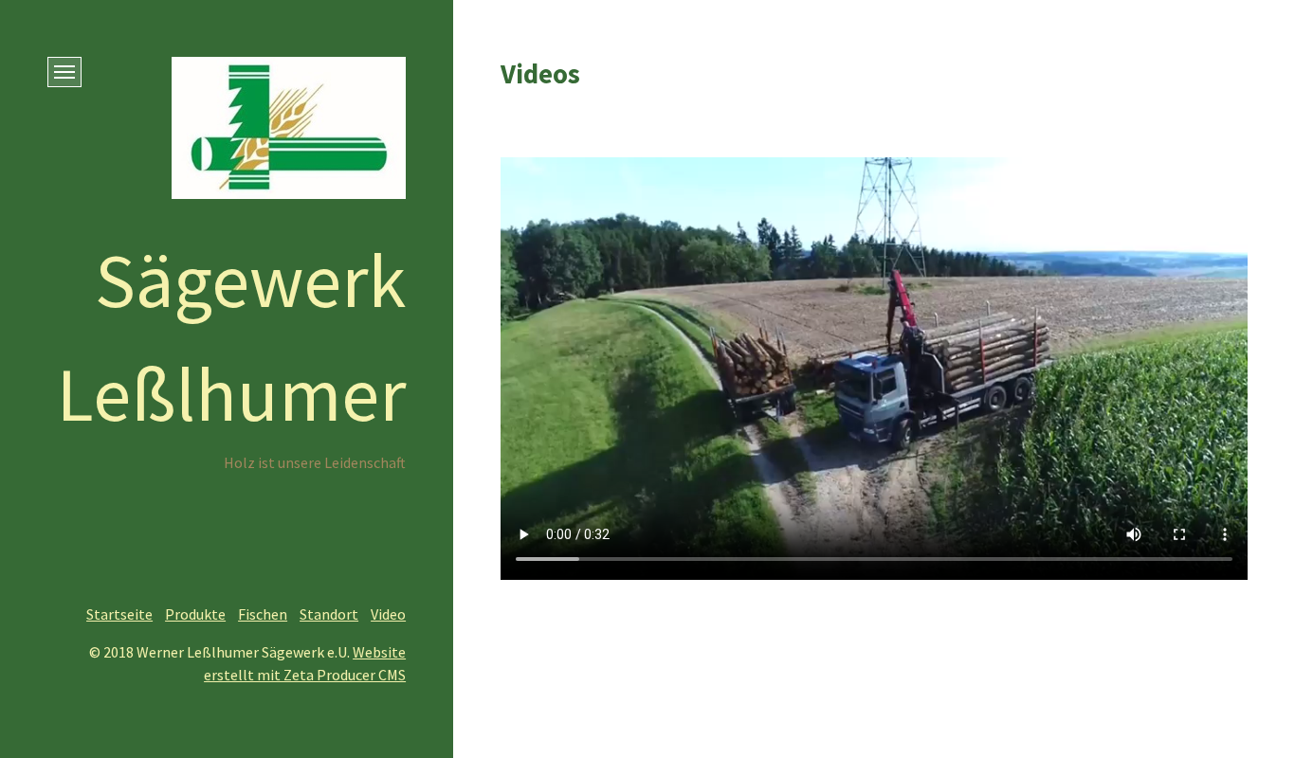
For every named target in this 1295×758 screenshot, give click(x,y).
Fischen (262, 614)
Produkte (195, 614)
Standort (329, 614)
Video (388, 614)
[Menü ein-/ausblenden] (64, 72)
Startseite (119, 614)
